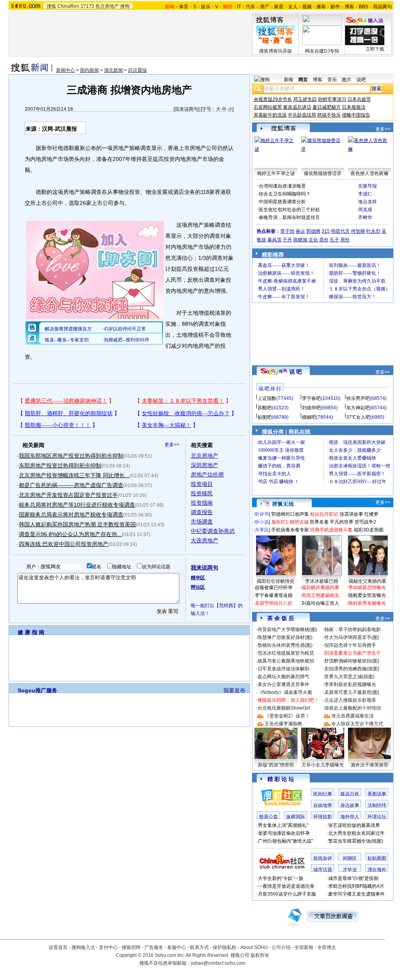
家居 (278, 6)
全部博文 (326, 947)
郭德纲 (313, 231)
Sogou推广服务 (37, 690)
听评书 (262, 514)
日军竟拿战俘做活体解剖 (283, 669)
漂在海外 (376, 869)
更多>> (171, 444)
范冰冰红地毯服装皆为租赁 (286, 653)
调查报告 (202, 512)
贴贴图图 (376, 858)
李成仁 (365, 194)
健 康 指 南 (31, 632)
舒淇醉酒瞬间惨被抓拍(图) (351, 661)
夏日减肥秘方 (326, 107)
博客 (349, 6)
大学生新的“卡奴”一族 (280, 878)
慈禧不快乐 (329, 115)
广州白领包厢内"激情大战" (285, 841)
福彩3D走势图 (369, 530)
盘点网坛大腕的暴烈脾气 (283, 676)
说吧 (361, 79)
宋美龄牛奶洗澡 (270, 115)
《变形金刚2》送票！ (287, 716)
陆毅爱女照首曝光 (367, 595)
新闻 (288, 79)
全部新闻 (303, 947)
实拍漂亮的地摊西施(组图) (351, 669)
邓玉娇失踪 (305, 99)
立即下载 (374, 49)
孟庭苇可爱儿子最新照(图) (351, 692)
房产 (264, 6)
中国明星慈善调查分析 (282, 201)
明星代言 (340, 231)
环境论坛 (376, 816)
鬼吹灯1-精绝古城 (290, 522)
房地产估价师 (207, 474)
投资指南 (202, 503)
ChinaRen (68, 6)
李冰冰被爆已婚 (321, 581)
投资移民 (202, 493)
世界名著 (319, 522)
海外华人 (349, 816)
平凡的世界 (341, 522)
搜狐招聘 (131, 947)
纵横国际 (295, 816)
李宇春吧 (311, 398)
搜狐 (51, 6)
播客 (321, 6)
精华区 (198, 577)
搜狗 (125, 6)
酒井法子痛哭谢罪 (369, 765)
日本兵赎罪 (359, 99)
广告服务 (153, 947)
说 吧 (295, 372)
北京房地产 (204, 456)
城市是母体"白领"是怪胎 (353, 878)
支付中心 (108, 947)
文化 (313, 240)
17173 (87, 6)
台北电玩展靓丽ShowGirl (284, 708)
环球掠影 (322, 816)
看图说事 (376, 794)
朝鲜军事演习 (332, 99)
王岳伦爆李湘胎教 (283, 723)
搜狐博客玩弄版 (275, 51)
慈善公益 (268, 816)
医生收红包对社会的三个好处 (289, 209)
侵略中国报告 (356, 115)
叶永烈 (373, 231)
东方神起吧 (358, 408)
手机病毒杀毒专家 (290, 530)
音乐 (332, 79)
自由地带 (322, 805)
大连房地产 (204, 540)
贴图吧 (265, 417)
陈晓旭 (300, 240)
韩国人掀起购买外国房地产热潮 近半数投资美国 (77, 524)
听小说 (262, 522)
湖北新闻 (113, 70)
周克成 (365, 209)
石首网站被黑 (268, 107)
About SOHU (254, 947)
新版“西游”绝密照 (276, 765)
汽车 (250, 6)
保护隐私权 (224, 947)
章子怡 (287, 231)
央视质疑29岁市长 (273, 99)
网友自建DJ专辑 (322, 51)
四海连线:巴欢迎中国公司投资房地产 (63, 544)
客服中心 (176, 947)
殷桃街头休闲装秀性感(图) (285, 645)
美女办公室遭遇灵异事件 (283, 684)
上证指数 (267, 398)
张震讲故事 (351, 514)
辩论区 (198, 587)
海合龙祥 (367, 201)
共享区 (262, 530)
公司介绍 (281, 947)
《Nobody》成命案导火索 (285, 692)
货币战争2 (365, 522)
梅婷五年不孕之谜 (276, 173)
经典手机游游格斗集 (331, 530)
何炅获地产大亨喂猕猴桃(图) (287, 629)
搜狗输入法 (83, 947)
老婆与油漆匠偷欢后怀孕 (284, 833)
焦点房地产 (107, 6)
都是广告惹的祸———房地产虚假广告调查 (71, 485)
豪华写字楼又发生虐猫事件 (356, 894)
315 (326, 231)
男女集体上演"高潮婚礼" (283, 825)
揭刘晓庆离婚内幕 (320, 587)
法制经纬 (376, 805)
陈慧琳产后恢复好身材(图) (285, 637)
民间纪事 (322, 794)
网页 (303, 79)
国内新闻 (89, 70)
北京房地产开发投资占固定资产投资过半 (68, 495)
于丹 (287, 240)
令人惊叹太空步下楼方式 (357, 723)
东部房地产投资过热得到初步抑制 (60, 465)
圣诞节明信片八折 (273, 603)
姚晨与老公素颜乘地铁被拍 (286, 661)
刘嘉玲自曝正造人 (320, 603)
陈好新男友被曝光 (367, 603)
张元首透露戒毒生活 (352, 716)
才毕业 (350, 869)
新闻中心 (65, 70)
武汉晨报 (137, 70)
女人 (293, 6)
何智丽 (358, 231)
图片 (346, 79)
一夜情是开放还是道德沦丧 (286, 886)
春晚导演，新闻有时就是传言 (289, 217)
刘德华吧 (311, 408)
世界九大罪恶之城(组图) (349, 676)
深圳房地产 (204, 465)
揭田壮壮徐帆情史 (275, 581)
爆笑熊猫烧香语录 (323, 173)
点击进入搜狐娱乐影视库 (350, 700)
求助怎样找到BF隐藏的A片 (356, 886)
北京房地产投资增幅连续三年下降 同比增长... (74, 475)
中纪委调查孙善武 (213, 531)
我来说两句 (186, 109)
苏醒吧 (265, 408)
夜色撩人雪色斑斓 (369, 173)
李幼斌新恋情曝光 (367, 587)
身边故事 (349, 805)
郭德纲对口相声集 (290, 514)
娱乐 (205, 6)
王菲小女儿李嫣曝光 (323, 765)
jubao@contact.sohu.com (218, 963)
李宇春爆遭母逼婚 (273, 595)
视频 (307, 6)
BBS (363, 6)
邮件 (335, 6)
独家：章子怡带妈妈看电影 (352, 629)
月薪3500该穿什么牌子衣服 (287, 894)
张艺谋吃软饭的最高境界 (354, 825)
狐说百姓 (349, 794)
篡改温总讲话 (297, 107)
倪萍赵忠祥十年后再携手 (350, 645)
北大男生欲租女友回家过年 (356, 833)
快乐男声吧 (358, 398)
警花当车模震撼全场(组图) (355, 841)
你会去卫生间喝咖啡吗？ (285, 194)
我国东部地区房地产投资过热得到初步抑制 (71, 456)
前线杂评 (322, 858)
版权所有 (259, 955)
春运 (300, 231)
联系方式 (199, 947)
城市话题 (322, 869)
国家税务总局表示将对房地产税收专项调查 (71, 514)
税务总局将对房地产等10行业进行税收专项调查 (77, 505)
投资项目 (202, 484)
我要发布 (234, 690)
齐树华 (365, 217)
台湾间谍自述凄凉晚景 (282, 186)
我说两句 (382, 6)
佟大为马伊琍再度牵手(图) (351, 637)
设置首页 (58, 947)
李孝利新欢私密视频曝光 (350, 684)
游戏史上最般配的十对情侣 (352, 708)
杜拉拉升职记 (324, 514)
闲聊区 (350, 858)
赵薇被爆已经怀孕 (273, 587)
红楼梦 (371, 514)
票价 (324, 240)
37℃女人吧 (358, 417)
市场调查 (202, 521)
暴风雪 (274, 240)
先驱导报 (367, 186)
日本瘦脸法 (353, 107)
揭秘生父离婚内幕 (367, 581)
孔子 (334, 240)
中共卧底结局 (302, 115)
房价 (345, 240)
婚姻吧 (309, 417)
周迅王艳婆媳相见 (320, 595)
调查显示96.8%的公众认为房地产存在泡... (70, 534)
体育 (183, 6)
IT (239, 6)
